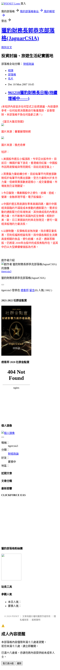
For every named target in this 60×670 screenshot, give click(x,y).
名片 (10, 78)
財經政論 (28, 63)
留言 (32, 290)
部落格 (12, 74)
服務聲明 (36, 619)
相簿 (10, 70)
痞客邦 (25, 290)
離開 (19, 663)
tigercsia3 (6, 271)
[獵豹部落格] (11, 579)
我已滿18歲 (8, 663)
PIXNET (15, 616)
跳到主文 (6, 47)
